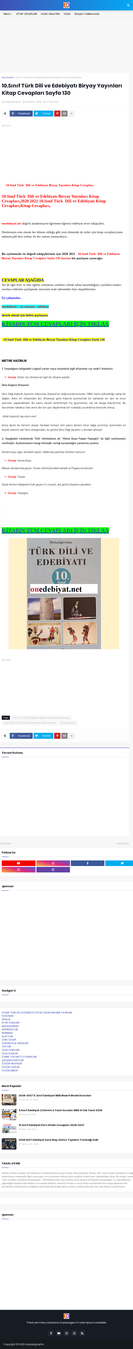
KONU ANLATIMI (50, 14)
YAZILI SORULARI (11, 1050)
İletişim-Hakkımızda (86, 14)
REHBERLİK (7, 1033)
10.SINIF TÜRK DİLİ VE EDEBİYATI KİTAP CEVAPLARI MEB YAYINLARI (37, 1012)
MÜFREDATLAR (10, 1029)
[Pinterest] (57, 113)
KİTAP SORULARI (10, 1022)
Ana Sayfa (8, 77)
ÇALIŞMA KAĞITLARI (13, 1060)
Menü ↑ (7, 14)
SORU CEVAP (9, 1039)
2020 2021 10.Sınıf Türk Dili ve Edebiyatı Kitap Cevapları (29, 722)
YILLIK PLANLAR (10, 1053)
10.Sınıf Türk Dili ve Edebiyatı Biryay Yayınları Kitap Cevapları (49, 77)
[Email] (64, 113)
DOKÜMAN (8, 1016)
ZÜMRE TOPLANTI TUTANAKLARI (19, 1056)
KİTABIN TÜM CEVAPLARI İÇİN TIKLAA (55, 324)
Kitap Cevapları (68, 722)
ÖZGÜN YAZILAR (11, 1067)
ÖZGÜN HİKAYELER (12, 1063)
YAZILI (67, 14)
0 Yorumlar (53, 101)
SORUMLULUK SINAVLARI (15, 1043)
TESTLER (6, 1046)
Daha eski (122, 843)
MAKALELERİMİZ (10, 1026)
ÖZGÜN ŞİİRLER (10, 1070)
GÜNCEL (6, 1019)
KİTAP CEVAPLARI (26, 14)
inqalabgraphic (34, 1344)
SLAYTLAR (7, 1036)
